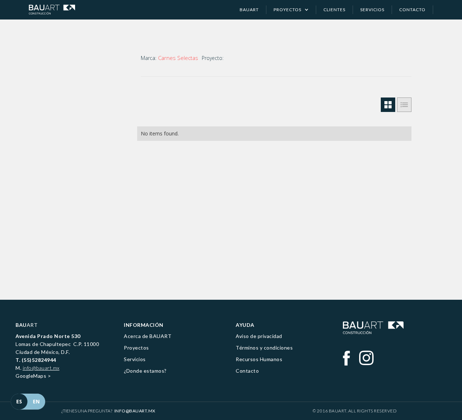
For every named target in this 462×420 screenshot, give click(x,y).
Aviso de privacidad (259, 336)
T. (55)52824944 (36, 360)
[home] (52, 9)
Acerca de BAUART (147, 336)
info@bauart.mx (41, 368)
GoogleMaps (31, 376)
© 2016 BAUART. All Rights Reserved (355, 410)
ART (27, 325)
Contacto (247, 371)
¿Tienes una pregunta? (108, 410)
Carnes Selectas (178, 57)
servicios (372, 9)
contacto (412, 9)
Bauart (249, 9)
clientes (334, 9)
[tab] (388, 105)
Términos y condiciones (264, 348)
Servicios (135, 359)
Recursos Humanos (259, 359)
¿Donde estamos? (145, 371)
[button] (291, 9)
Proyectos (136, 348)
